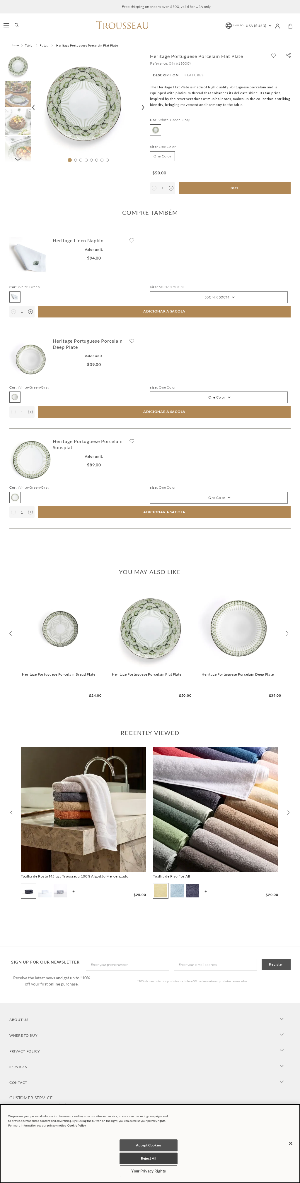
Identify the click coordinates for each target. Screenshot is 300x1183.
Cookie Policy (76, 1125)
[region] (150, 1143)
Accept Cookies (148, 1145)
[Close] (290, 1143)
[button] (288, 56)
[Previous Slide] (11, 812)
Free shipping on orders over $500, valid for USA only (166, 7)
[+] (171, 188)
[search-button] (17, 25)
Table (29, 45)
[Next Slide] (288, 812)
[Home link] (14, 46)
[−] (154, 188)
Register (276, 964)
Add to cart (60, 664)
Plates (44, 45)
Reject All (148, 1158)
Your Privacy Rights (148, 1171)
